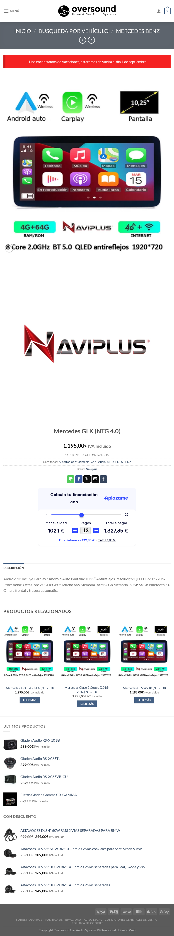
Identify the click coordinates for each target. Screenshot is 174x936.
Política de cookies (87, 923)
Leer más (29, 699)
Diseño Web (126, 930)
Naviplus (91, 469)
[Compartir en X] (87, 479)
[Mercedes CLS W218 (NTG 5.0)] (144, 651)
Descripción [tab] (13, 568)
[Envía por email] (95, 479)
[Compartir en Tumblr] (103, 479)
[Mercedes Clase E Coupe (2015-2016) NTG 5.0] (86, 651)
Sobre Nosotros (29, 919)
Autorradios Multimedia (74, 462)
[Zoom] (9, 248)
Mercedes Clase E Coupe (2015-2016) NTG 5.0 (87, 690)
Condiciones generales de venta (131, 919)
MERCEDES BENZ (138, 31)
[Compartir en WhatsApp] (70, 479)
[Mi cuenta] (159, 11)
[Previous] (3, 667)
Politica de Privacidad (63, 919)
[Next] (170, 667)
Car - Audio (98, 462)
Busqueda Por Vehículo (74, 31)
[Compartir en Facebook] (78, 479)
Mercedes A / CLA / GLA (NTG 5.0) (30, 688)
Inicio (22, 31)
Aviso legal (93, 919)
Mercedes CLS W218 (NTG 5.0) (144, 688)
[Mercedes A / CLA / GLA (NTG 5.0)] (29, 651)
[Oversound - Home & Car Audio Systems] (87, 11)
